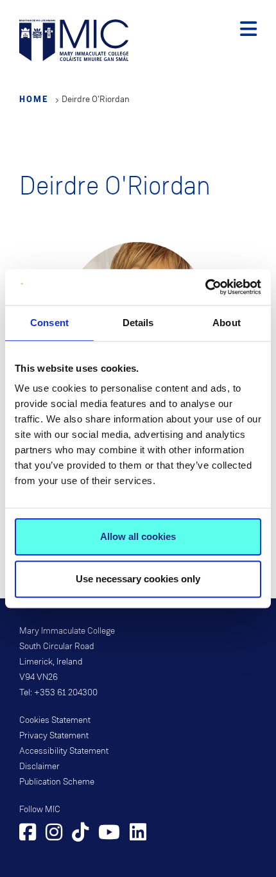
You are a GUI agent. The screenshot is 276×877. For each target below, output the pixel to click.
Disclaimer (39, 766)
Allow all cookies (138, 536)
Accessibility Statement (63, 751)
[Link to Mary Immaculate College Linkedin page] (138, 834)
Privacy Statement (54, 735)
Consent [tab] (49, 322)
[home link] (73, 39)
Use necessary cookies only (138, 578)
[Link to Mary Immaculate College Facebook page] (27, 834)
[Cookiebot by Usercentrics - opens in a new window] (205, 287)
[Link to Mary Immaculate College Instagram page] (54, 834)
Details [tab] (138, 322)
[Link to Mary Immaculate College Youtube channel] (109, 834)
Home (34, 99)
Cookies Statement (55, 720)
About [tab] (226, 322)
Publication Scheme (56, 781)
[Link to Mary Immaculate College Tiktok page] (80, 834)
